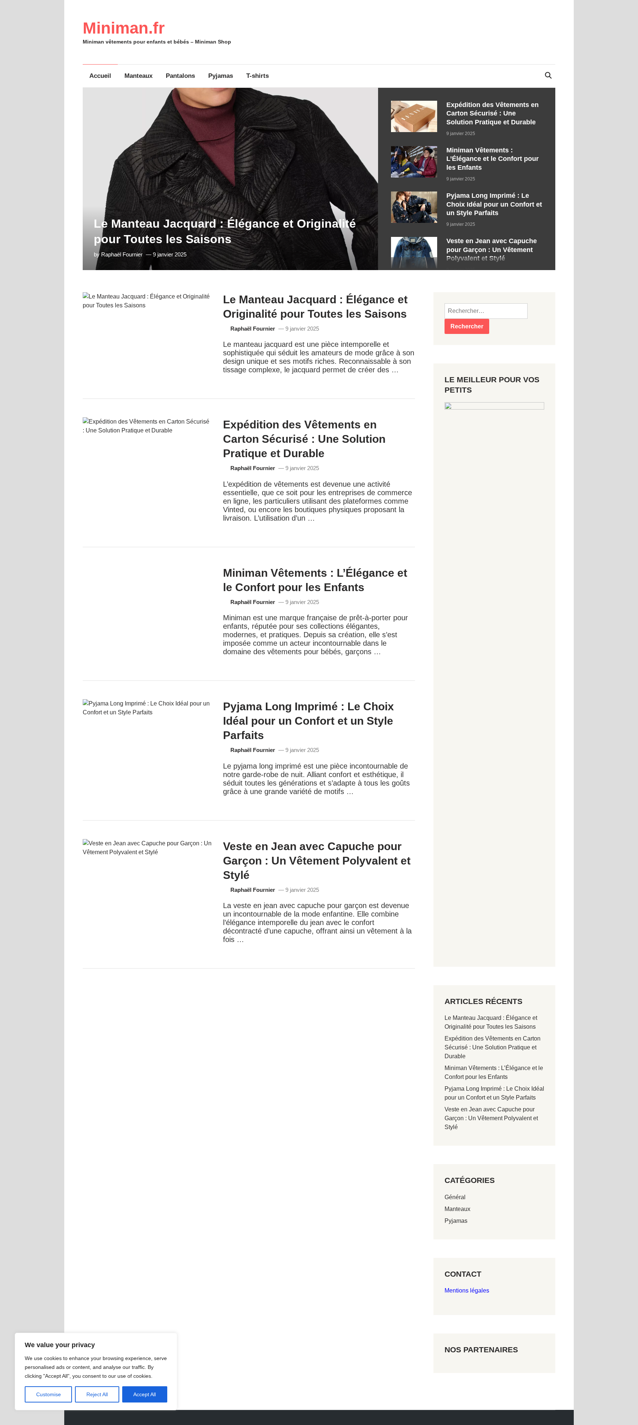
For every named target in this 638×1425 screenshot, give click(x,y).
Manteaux (138, 75)
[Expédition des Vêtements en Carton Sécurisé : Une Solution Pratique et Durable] (414, 105)
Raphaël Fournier (122, 254)
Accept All (144, 1394)
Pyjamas (220, 75)
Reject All (97, 1394)
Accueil (100, 75)
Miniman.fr (124, 28)
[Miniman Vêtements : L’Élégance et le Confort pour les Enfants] (414, 150)
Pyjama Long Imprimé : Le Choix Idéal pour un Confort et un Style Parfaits (494, 204)
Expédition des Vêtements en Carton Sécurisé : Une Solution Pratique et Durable (492, 113)
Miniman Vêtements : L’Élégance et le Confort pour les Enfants (492, 158)
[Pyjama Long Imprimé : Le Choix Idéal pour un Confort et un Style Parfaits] (414, 196)
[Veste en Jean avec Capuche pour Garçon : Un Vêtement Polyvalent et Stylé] (414, 241)
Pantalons (180, 75)
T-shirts (257, 75)
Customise (48, 1394)
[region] (466, 179)
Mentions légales (467, 1290)
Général (455, 1197)
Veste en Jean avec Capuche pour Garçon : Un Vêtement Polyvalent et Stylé (491, 249)
